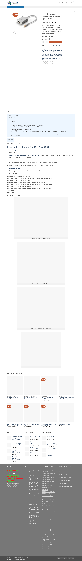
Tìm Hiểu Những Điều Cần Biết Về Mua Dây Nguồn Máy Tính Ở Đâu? (66, 398)
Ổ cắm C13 (44, 544)
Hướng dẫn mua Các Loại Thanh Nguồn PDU (34, 499)
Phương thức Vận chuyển (65, 477)
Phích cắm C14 (51, 505)
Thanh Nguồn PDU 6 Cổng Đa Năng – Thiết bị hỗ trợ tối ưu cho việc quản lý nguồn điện (34, 484)
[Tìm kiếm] (57, 3)
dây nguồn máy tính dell (46, 487)
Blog (25, 557)
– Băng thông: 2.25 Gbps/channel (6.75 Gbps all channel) (21, 129)
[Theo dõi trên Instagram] (11, 485)
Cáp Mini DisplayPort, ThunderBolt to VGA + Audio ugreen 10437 (14, 425)
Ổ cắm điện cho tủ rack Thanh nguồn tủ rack (49, 549)
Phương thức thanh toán (64, 480)
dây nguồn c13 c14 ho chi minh (48, 477)
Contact (29, 557)
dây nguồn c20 (51, 481)
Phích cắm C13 (45, 505)
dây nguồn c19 (45, 481)
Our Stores (20, 557)
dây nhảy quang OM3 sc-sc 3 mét (48, 491)
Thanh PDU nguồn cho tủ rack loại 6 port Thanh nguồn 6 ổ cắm (48, 540)
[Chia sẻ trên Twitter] (45, 62)
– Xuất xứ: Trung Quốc (16, 135)
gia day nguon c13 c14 (46, 497)
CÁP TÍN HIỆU (55, 45)
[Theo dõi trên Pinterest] (15, 485)
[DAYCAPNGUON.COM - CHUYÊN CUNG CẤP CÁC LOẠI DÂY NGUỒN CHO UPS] (13, 2)
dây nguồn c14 (54, 479)
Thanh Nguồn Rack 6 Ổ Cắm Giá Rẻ (34, 490)
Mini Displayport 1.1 (14, 168)
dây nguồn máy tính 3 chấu (47, 485)
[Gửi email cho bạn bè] (48, 62)
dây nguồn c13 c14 (45, 475)
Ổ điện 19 (44, 552)
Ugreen (16, 150)
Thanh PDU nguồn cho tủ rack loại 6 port (48, 537)
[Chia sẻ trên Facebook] (43, 62)
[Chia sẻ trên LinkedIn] (52, 62)
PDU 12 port (44, 503)
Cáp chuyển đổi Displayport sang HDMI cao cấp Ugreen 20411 (49, 425)
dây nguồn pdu (45, 489)
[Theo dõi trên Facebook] (8, 485)
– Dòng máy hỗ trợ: (15, 130)
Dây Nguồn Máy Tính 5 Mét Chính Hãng (31, 398)
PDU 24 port (50, 503)
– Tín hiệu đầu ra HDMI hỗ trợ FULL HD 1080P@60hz (21, 124)
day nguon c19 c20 (45, 473)
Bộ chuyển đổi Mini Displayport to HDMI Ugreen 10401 (28, 147)
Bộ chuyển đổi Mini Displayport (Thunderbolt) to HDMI (23, 155)
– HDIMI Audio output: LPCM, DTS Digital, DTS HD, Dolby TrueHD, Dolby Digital (25, 126)
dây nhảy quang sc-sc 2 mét (47, 495)
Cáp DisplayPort (49, 45)
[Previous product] (74, 12)
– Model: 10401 (14, 121)
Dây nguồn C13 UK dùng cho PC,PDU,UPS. (47, 398)
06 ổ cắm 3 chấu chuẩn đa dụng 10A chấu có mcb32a (48, 471)
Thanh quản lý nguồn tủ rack (47, 542)
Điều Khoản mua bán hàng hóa (66, 486)
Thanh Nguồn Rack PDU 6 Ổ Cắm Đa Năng (34, 504)
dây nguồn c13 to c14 (46, 479)
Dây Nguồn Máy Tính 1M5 (12, 397)
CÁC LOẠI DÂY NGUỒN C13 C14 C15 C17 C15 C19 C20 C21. (34, 516)
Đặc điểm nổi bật (12, 117)
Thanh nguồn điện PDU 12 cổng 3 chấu (49, 534)
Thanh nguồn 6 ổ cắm (46, 509)
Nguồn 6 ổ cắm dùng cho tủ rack (48, 499)
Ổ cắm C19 (50, 544)
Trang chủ (44, 12)
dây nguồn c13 (53, 473)
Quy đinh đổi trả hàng (64, 483)
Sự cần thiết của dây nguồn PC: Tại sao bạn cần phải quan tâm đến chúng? (34, 477)
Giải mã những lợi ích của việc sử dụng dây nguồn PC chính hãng (34, 471)
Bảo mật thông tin (63, 471)
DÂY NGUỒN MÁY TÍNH (53, 12)
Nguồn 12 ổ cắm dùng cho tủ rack (48, 501)
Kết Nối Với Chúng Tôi (12, 557)
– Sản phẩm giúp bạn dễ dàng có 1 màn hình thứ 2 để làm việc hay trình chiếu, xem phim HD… (28, 125)
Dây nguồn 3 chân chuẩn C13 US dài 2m (31, 425)
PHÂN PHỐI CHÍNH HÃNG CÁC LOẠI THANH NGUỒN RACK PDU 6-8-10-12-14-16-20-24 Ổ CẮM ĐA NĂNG (34, 510)
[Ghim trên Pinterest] (50, 62)
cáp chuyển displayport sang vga (50, 50)
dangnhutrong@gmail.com (13, 483)
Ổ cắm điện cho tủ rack (46, 546)
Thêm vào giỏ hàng (55, 42)
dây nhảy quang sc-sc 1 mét (47, 493)
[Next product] (71, 12)
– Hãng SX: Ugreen (15, 120)
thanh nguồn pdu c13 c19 (47, 507)
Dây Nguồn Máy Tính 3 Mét (64, 424)
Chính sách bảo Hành (64, 474)
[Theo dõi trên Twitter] (13, 485)
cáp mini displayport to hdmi (55, 55)
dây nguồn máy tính (45, 483)
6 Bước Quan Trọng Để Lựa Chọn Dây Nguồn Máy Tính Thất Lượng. (34, 494)
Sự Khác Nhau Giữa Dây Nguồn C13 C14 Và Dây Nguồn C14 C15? (34, 522)
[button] (61, 3)
